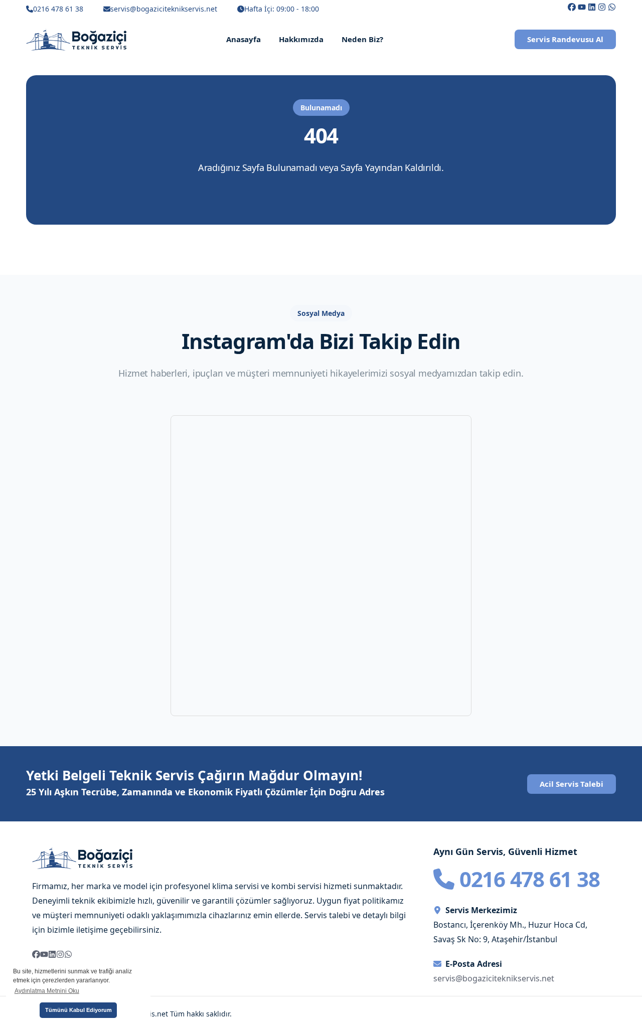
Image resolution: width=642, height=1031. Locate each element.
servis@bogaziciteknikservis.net (163, 9)
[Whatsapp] (612, 7)
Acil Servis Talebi (571, 784)
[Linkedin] (592, 7)
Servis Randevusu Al (565, 39)
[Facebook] (572, 7)
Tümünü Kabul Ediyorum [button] (78, 1010)
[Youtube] (582, 7)
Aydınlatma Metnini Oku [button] (47, 990)
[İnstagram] (602, 7)
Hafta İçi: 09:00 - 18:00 (281, 9)
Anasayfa (243, 39)
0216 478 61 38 (58, 9)
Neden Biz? (362, 39)
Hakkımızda (301, 39)
